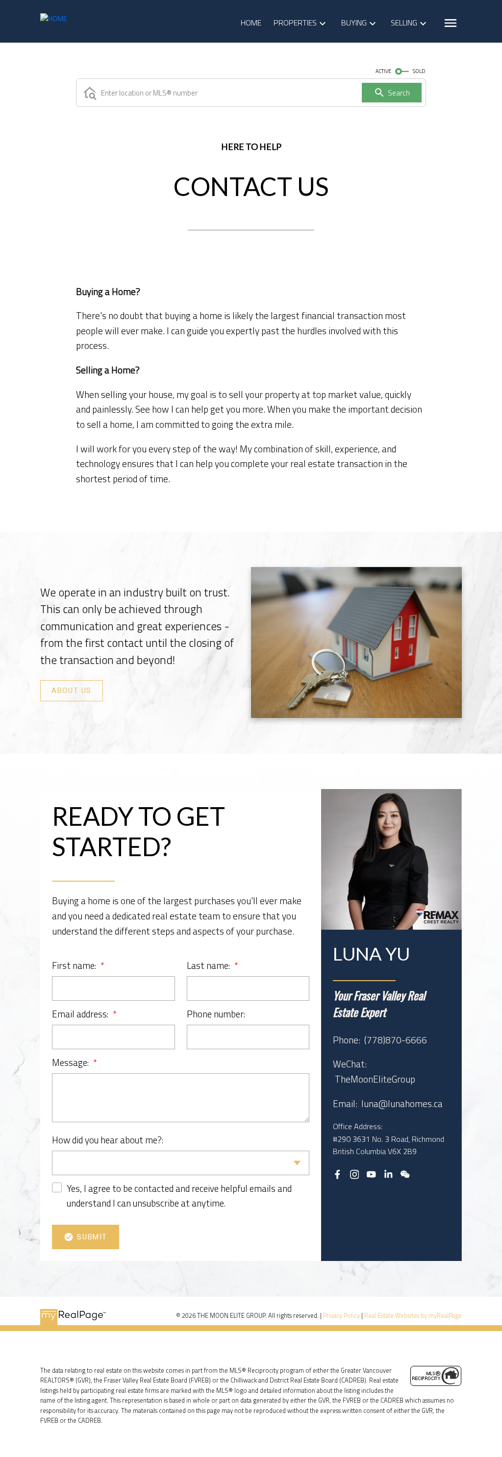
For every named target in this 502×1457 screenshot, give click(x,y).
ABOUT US (71, 690)
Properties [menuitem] (295, 22)
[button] (71, 690)
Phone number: (216, 1014)
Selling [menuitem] (404, 22)
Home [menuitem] (251, 22)
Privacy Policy (341, 1315)
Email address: (81, 1014)
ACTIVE (383, 71)
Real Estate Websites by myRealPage (413, 1315)
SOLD (419, 71)
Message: (71, 1062)
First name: (75, 965)
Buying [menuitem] (354, 22)
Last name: (209, 965)
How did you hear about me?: (107, 1140)
